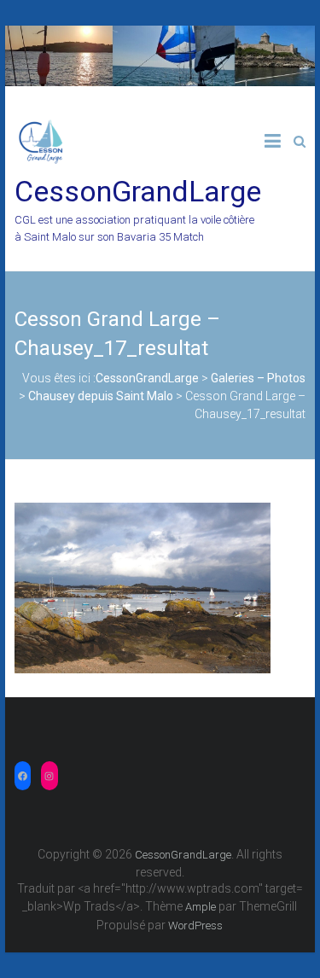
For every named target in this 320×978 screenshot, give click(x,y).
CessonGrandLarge (138, 191)
